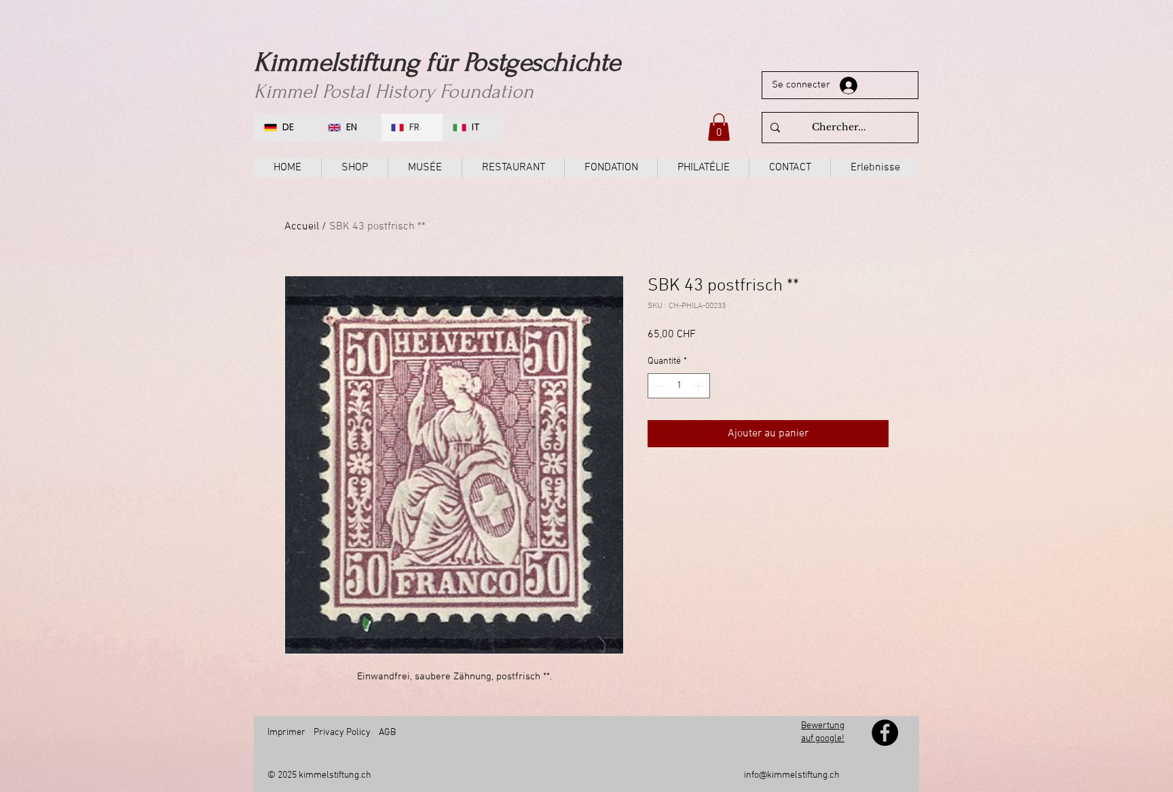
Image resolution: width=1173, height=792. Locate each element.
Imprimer (286, 732)
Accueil (301, 226)
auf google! (822, 738)
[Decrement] (658, 386)
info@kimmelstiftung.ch (792, 775)
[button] (718, 127)
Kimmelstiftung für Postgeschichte (437, 62)
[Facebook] (885, 732)
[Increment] (699, 386)
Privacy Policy (342, 732)
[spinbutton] (679, 386)
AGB (387, 732)
